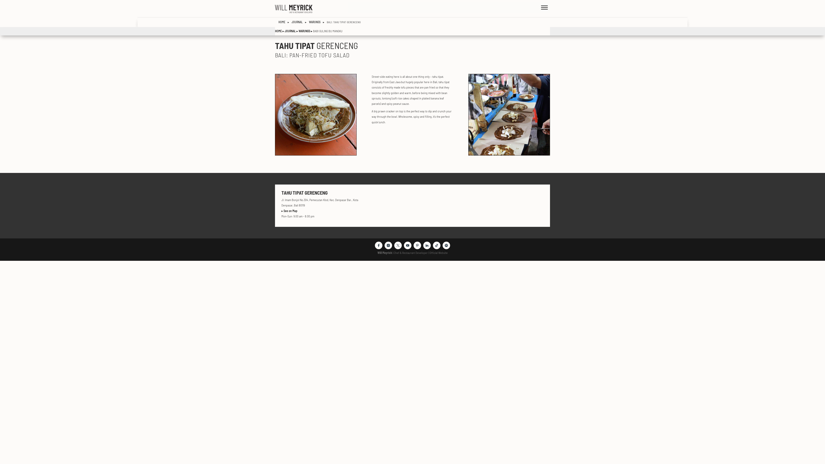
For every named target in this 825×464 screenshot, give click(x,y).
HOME (281, 22)
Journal (297, 22)
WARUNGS (304, 31)
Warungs (315, 22)
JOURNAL (290, 31)
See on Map (290, 211)
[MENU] (544, 7)
